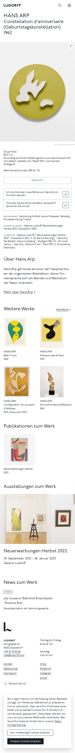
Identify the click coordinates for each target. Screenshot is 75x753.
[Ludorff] (12, 5)
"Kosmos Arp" (13, 603)
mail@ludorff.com (14, 655)
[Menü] (69, 5)
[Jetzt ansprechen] (66, 205)
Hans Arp (16, 16)
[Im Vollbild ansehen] (71, 46)
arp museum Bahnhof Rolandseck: (28, 598)
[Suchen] (60, 5)
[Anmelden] (66, 194)
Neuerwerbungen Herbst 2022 (35, 551)
